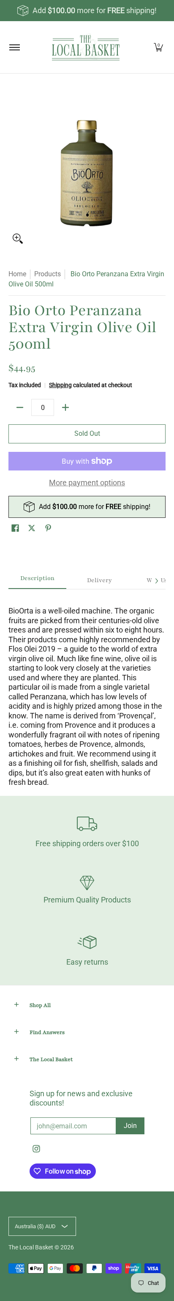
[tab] (37, 581)
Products (47, 274)
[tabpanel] (87, 688)
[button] (15, 529)
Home (17, 274)
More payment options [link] (87, 482)
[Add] (65, 407)
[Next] (156, 581)
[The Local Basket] (86, 47)
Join (130, 1126)
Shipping (60, 385)
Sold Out (87, 433)
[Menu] (14, 47)
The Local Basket (30, 1247)
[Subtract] (19, 407)
